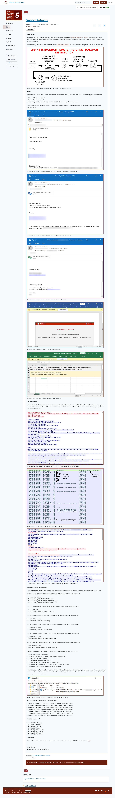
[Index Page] (5, 2)
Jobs (9, 34)
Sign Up (110, 2)
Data (9, 38)
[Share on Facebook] (99, 25)
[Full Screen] (94, 25)
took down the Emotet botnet (79, 37)
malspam (42, 755)
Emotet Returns (37, 20)
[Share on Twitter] (104, 25)
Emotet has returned (63, 45)
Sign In (103, 2)
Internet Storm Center (16, 2)
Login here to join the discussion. (35, 779)
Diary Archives (30, 785)
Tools (9, 42)
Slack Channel (13, 55)
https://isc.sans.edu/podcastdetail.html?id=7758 (72, 762)
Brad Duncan (30, 26)
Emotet (36, 755)
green (107, 7)
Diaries (10, 27)
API (19, 791)
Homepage (11, 23)
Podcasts (11, 31)
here (89, 741)
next (26, 12)
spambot (47, 755)
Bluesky (13, 63)
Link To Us (7, 792)
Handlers (19, 792)
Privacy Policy (26, 792)
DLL (33, 755)
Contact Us (11, 45)
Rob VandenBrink (92, 7)
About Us (11, 49)
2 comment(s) (30, 29)
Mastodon (13, 59)
